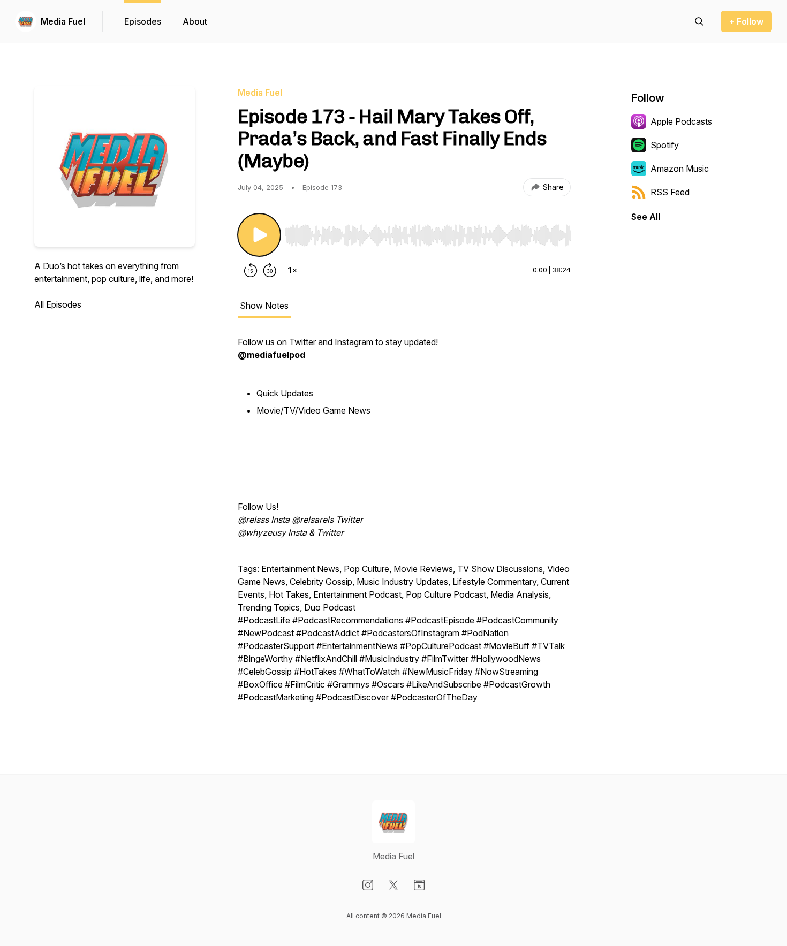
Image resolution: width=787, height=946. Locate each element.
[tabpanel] (404, 524)
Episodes (142, 21)
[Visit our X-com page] (393, 885)
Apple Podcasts (681, 121)
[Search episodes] (699, 21)
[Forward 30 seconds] (269, 270)
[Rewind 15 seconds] (250, 270)
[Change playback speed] (292, 270)
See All (645, 216)
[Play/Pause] (259, 234)
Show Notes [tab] (264, 305)
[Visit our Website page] (419, 885)
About (195, 21)
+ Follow (746, 21)
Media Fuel (63, 21)
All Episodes (57, 304)
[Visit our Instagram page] (367, 885)
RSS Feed (670, 192)
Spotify (664, 145)
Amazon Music (679, 168)
